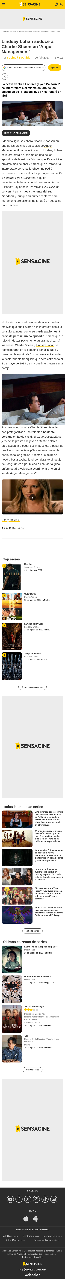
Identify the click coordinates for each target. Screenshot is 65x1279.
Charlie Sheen (39, 427)
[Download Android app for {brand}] (37, 1218)
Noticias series (32, 931)
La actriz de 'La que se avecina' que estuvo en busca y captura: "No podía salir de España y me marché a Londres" (49, 874)
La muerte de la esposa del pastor (40, 947)
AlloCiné (7, 1236)
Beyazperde (49, 1236)
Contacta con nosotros (33, 1251)
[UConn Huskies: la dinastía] (12, 989)
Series (13, 32)
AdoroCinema (13, 1240)
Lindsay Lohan (45, 345)
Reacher (28, 564)
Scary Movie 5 (11, 519)
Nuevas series (32, 1070)
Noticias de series (25, 32)
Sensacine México (43, 1240)
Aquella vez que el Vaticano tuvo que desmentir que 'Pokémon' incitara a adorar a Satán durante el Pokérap (49, 911)
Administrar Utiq (35, 1254)
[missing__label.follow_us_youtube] (11, 1199)
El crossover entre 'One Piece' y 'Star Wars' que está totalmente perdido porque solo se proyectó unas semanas (48, 893)
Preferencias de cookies (32, 1257)
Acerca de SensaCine (12, 1251)
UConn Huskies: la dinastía (37, 976)
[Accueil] (29, 4)
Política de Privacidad (16, 1254)
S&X (26, 1036)
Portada (6, 32)
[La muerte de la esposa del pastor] (12, 959)
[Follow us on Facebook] (19, 1199)
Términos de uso (53, 1251)
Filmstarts (27, 1236)
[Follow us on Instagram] (37, 1199)
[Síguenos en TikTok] (45, 1199)
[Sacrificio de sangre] (12, 1019)
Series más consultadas (32, 687)
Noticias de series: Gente (44, 32)
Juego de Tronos (32, 653)
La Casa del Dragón (33, 624)
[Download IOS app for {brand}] (27, 1218)
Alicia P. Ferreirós (13, 528)
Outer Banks (30, 594)
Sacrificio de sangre (34, 1006)
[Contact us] (54, 1199)
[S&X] (12, 1048)
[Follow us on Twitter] (28, 1199)
